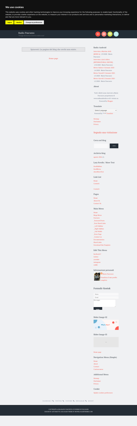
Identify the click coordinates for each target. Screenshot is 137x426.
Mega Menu (98, 215)
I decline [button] (19, 22)
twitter (96, 257)
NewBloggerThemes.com (83, 412)
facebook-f (97, 254)
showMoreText (99, 172)
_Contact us (98, 237)
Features (97, 218)
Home (96, 181)
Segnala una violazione (105, 132)
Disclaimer (97, 122)
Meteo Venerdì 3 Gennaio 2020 (104, 73)
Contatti (96, 184)
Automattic (56, 412)
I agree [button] (9, 22)
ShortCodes (98, 242)
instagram (97, 262)
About (96, 364)
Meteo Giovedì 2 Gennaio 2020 (104, 78)
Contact (96, 367)
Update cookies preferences (103, 393)
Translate (109, 113)
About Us (97, 201)
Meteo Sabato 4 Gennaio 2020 (104, 68)
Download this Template (102, 245)
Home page (53, 58)
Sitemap (96, 119)
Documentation (99, 240)
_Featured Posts (99, 221)
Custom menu (98, 369)
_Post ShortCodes (100, 223)
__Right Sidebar (99, 229)
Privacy (96, 124)
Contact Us (97, 203)
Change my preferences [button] (34, 22)
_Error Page (97, 234)
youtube (96, 259)
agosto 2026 (98, 157)
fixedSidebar (98, 166)
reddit (96, 265)
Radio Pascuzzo (26, 32)
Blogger (110, 101)
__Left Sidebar (98, 226)
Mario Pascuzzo (108, 274)
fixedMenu (97, 169)
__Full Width (98, 231)
